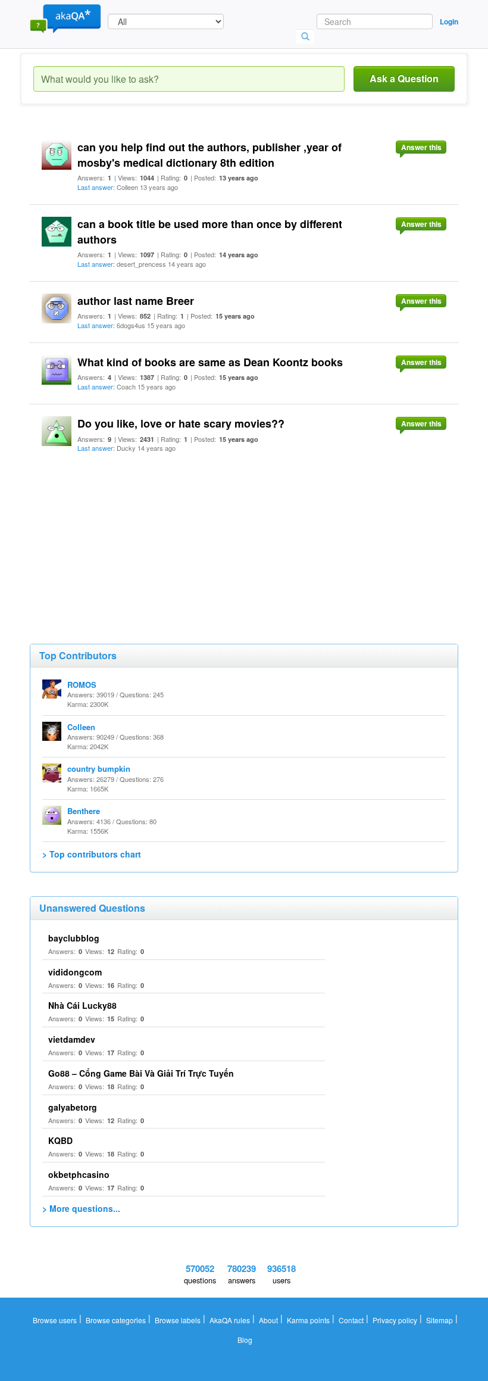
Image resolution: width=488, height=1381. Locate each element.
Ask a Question (404, 78)
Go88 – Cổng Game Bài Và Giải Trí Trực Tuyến (141, 1073)
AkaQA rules (229, 1320)
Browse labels (178, 1320)
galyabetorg (72, 1107)
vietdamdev (71, 1039)
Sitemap (439, 1320)
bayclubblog (73, 938)
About (268, 1320)
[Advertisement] (119, 539)
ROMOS (81, 684)
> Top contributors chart (91, 854)
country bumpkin (98, 768)
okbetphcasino (79, 1174)
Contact (351, 1320)
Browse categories (116, 1320)
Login (449, 21)
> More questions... (81, 1208)
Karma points (308, 1320)
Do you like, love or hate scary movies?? (180, 423)
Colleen (81, 726)
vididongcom (75, 972)
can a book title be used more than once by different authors (209, 231)
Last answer (95, 187)
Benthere (83, 810)
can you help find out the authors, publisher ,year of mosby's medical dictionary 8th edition (209, 154)
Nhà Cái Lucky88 (82, 1005)
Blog (244, 1340)
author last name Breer (135, 300)
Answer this (421, 147)
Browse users (55, 1320)
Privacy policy (395, 1320)
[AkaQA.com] (65, 18)
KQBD (60, 1140)
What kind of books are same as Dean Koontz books (210, 362)
